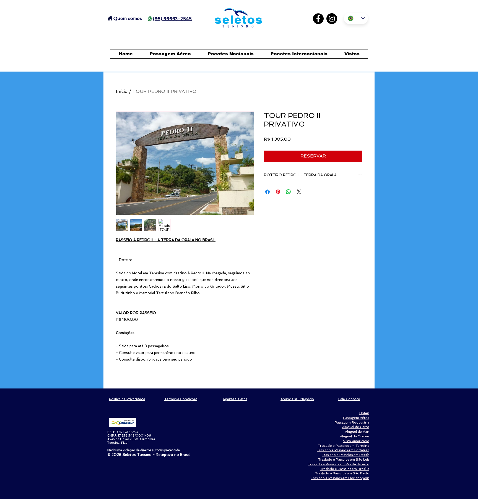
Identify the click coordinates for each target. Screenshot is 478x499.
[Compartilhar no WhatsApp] (288, 191)
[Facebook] (318, 18)
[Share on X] (299, 191)
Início (122, 91)
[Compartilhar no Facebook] (267, 191)
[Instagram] (331, 18)
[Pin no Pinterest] (278, 191)
